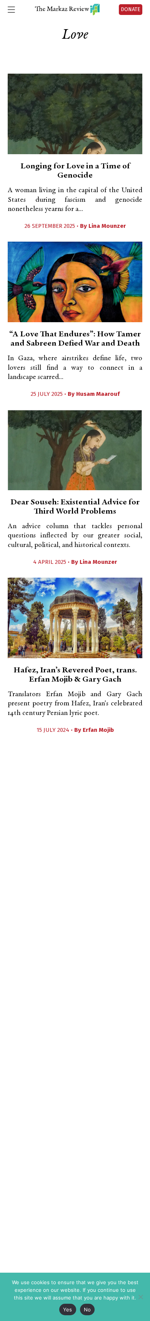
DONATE (130, 9)
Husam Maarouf (98, 393)
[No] (140, 1297)
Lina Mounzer (107, 225)
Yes (67, 1309)
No (87, 1309)
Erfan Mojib (98, 729)
